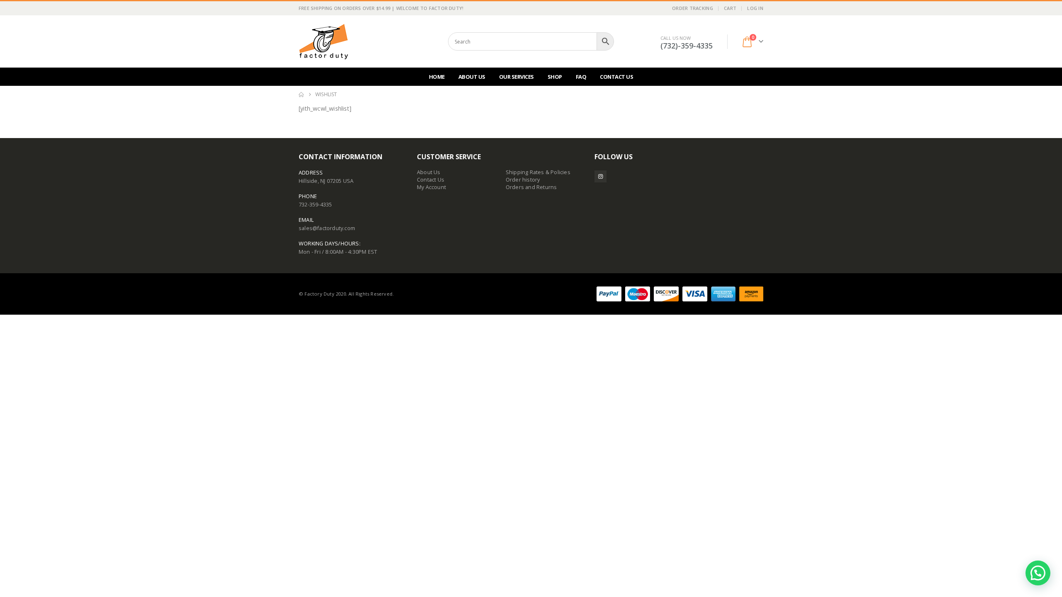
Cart (730, 8)
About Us (471, 76)
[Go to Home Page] (301, 94)
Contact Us (616, 76)
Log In (755, 8)
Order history (523, 179)
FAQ (581, 76)
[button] (1037, 573)
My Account (431, 187)
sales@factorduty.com (327, 228)
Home (437, 76)
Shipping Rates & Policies (538, 172)
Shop (555, 76)
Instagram (600, 176)
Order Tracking (692, 8)
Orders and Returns (531, 187)
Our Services (516, 76)
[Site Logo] (323, 41)
